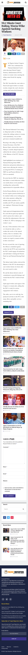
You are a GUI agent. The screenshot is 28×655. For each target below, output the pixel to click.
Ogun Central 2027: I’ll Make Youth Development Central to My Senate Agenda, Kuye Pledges (17, 540)
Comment (6, 447)
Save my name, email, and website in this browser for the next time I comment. (14, 489)
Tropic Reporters (7, 35)
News (5, 324)
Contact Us (15, 647)
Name (5, 467)
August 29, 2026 (7, 333)
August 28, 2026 (7, 391)
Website (5, 481)
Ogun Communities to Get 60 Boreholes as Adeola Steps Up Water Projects (12, 427)
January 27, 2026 (18, 35)
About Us (9, 647)
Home (3, 647)
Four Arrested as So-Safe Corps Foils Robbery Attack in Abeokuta (13, 113)
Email (5, 474)
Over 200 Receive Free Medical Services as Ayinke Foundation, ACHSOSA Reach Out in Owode (13, 107)
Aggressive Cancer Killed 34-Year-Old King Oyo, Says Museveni (13, 100)
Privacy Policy (5, 648)
